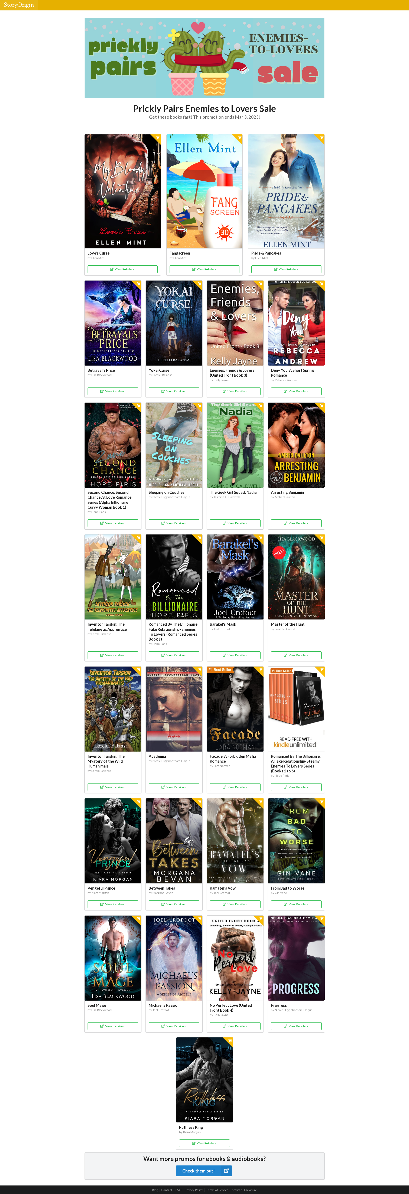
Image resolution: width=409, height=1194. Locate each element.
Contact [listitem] (166, 1189)
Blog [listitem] (155, 1189)
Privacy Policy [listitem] (194, 1189)
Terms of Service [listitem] (217, 1189)
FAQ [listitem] (178, 1189)
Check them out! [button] (198, 1170)
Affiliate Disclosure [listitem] (244, 1189)
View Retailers (124, 269)
